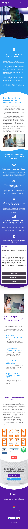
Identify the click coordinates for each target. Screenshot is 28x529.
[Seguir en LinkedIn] (9, 518)
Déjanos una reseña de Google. (14, 510)
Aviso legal (5, 498)
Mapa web (11, 499)
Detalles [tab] (13, 250)
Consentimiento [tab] (5, 250)
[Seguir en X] (12, 518)
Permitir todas (14, 273)
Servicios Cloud (9, 42)
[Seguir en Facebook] (15, 518)
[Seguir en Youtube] (18, 518)
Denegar (14, 281)
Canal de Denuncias (19, 499)
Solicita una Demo (14, 479)
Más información (14, 475)
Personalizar (13, 277)
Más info (14, 457)
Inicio (4, 42)
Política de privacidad (14, 498)
